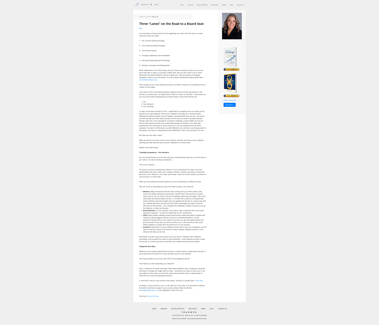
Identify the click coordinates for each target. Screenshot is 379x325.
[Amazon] (193, 312)
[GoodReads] (191, 312)
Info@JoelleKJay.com (149, 290)
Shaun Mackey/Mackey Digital (197, 318)
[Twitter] (184, 312)
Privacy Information (230, 100)
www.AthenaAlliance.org (148, 80)
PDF (140, 28)
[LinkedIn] (186, 312)
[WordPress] (189, 312)
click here (199, 281)
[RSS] (196, 312)
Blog (157, 296)
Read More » (230, 105)
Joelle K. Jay (146, 5)
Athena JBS (151, 296)
